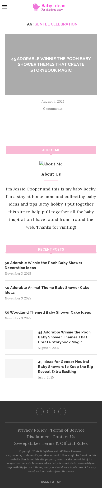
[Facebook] (40, 411)
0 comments (53, 108)
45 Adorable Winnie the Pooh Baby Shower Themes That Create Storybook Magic (51, 64)
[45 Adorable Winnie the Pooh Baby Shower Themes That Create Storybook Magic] (19, 339)
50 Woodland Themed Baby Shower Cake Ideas (48, 312)
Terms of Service (67, 430)
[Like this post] (38, 116)
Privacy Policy (32, 430)
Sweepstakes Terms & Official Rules (51, 443)
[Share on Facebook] (45, 116)
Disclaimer (38, 436)
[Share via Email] (64, 116)
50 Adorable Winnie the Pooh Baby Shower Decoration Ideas (43, 265)
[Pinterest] (62, 411)
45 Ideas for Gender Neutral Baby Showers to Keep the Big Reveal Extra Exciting (65, 367)
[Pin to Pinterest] (58, 116)
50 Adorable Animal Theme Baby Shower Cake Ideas (47, 290)
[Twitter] (51, 411)
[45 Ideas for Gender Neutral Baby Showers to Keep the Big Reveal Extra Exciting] (19, 368)
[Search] (97, 7)
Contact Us (63, 436)
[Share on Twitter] (51, 116)
